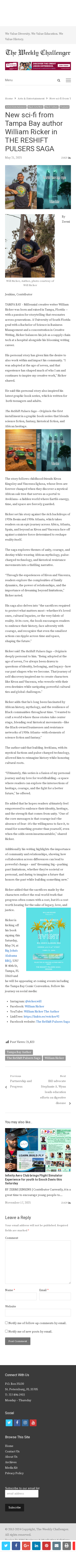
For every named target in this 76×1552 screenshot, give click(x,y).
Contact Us (12, 1451)
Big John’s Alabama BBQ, (11, 956)
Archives (11, 1462)
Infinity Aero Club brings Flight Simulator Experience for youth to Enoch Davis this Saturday (33, 1179)
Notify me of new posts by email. (30, 1332)
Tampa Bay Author (19, 1052)
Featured (64, 107)
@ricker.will (33, 1001)
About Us (11, 1457)
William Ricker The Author (41, 1012)
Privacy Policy (14, 1473)
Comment (11, 1238)
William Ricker (34, 1006)
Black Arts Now (35, 107)
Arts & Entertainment (16, 107)
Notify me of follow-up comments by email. (37, 1323)
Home (9, 1446)
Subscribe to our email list (22, 1488)
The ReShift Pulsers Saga (53, 1022)
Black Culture (51, 107)
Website (10, 1306)
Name (10, 1290)
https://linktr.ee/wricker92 (41, 1017)
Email (44, 1290)
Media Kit (11, 1468)
